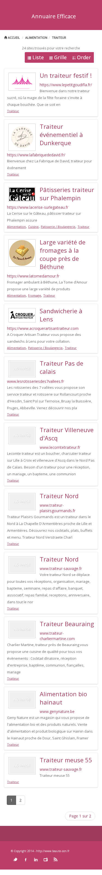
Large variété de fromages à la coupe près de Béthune (62, 254)
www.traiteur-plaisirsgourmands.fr (57, 508)
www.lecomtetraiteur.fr (60, 447)
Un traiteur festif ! (66, 75)
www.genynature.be (57, 711)
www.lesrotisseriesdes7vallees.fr (35, 381)
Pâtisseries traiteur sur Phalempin (67, 194)
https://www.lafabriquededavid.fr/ (36, 154)
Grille (60, 57)
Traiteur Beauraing (67, 624)
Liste (38, 57)
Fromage (34, 295)
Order (84, 57)
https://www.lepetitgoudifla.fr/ (66, 84)
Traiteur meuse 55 (66, 760)
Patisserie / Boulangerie (58, 227)
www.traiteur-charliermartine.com (57, 636)
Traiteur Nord (59, 496)
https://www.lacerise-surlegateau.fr (37, 207)
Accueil (13, 37)
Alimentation (36, 37)
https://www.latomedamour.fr (33, 276)
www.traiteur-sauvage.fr (61, 568)
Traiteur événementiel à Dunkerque (61, 134)
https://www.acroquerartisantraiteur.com (43, 328)
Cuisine (33, 227)
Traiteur (59, 37)
